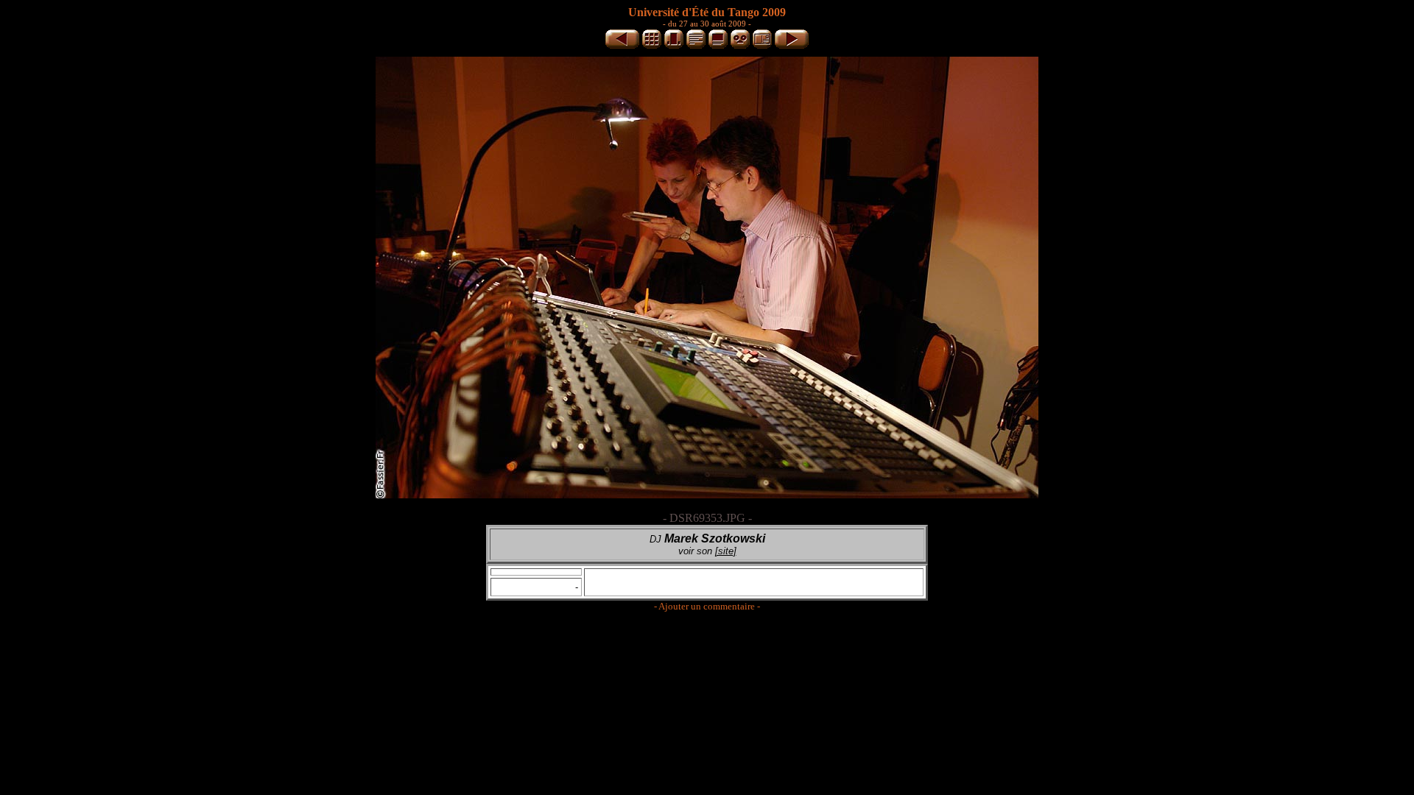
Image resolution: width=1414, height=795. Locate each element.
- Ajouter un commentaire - (707, 606)
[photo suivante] (791, 46)
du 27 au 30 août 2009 (707, 23)
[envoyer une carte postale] (762, 46)
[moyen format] (674, 46)
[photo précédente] (622, 46)
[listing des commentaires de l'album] (696, 46)
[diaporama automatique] (740, 46)
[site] (725, 550)
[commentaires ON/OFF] (718, 46)
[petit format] (652, 46)
